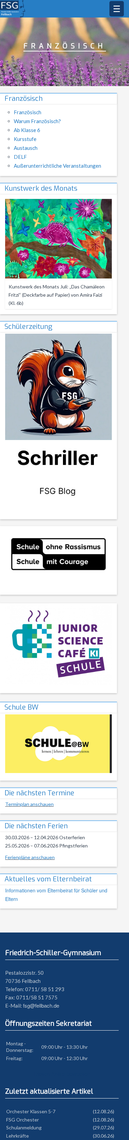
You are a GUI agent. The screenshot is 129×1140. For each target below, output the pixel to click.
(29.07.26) (103, 1127)
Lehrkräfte (17, 1136)
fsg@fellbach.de (41, 1005)
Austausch (25, 148)
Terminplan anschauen (29, 804)
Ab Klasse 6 (27, 130)
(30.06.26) (103, 1136)
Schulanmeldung (24, 1127)
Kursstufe (25, 139)
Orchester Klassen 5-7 (30, 1111)
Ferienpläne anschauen (30, 857)
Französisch (23, 98)
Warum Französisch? (37, 121)
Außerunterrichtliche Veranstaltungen (57, 166)
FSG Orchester (22, 1120)
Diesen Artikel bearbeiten (62, 1073)
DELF (20, 157)
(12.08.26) (103, 1111)
